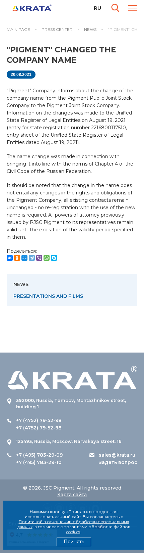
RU (97, 8)
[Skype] (54, 258)
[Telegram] (32, 258)
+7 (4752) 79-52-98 (39, 420)
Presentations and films (48, 296)
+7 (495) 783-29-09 (39, 455)
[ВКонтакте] (10, 258)
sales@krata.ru (117, 455)
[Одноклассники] (17, 258)
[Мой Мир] (24, 258)
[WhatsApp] (47, 258)
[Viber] (39, 258)
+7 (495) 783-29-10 (39, 462)
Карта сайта (72, 495)
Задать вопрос (118, 462)
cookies (73, 531)
